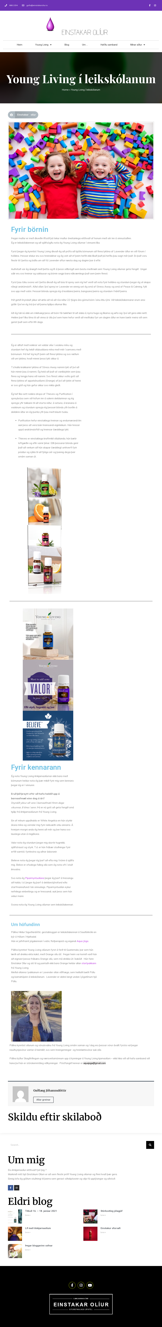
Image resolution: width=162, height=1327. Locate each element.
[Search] (150, 1145)
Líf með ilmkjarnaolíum (38, 1228)
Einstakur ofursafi (111, 1228)
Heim (19, 44)
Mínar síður (136, 44)
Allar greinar (43, 1099)
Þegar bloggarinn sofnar (39, 1245)
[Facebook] (150, 5)
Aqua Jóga (82, 941)
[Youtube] (89, 1285)
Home (65, 89)
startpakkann (89, 963)
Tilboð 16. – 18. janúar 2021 (41, 1211)
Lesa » (27, 1215)
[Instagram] (155, 5)
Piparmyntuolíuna (34, 878)
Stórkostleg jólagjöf (111, 1211)
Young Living (41, 44)
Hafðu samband (109, 44)
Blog (67, 44)
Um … (85, 44)
